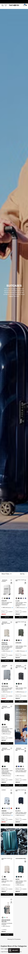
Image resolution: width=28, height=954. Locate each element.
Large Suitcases (5, 951)
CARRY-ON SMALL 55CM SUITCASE (7, 881)
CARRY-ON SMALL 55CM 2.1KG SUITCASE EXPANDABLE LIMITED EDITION (21, 604)
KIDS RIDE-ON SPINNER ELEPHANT (7, 924)
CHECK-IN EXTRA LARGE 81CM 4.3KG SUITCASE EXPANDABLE (7, 689)
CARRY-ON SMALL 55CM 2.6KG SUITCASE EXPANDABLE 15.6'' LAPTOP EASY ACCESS (7, 730)
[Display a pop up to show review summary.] (12, 607)
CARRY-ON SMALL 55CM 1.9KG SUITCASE (21, 688)
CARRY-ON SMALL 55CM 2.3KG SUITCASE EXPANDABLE (21, 647)
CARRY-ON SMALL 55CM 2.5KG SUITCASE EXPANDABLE (21, 882)
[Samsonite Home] (14, 5)
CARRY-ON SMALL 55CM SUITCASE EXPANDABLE (21, 771)
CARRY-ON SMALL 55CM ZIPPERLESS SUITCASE (7, 813)
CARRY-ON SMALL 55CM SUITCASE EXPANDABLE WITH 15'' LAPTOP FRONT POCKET (7, 647)
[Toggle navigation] (26, 5)
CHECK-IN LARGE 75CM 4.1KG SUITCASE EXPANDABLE (7, 603)
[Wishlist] (5, 5)
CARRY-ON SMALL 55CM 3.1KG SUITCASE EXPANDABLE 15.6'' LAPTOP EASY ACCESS (7, 772)
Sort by (22, 574)
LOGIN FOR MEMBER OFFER (20, 858)
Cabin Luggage (4, 948)
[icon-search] (2, 5)
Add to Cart (7, 617)
